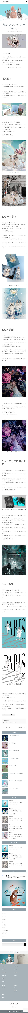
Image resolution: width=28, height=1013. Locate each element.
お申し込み (4, 924)
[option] (7, 959)
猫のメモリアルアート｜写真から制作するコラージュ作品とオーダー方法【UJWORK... (15, 836)
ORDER (15, 975)
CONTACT (4, 975)
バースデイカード (12, 765)
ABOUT (3, 988)
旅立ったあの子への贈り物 (14, 750)
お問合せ (3, 922)
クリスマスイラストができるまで (15, 780)
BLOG (15, 988)
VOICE (3, 981)
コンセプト (4, 916)
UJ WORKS (5, 2)
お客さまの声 (4, 933)
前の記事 (8, 727)
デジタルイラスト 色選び (13, 758)
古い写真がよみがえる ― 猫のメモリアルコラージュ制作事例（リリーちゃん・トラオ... (15, 812)
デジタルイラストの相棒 (13, 788)
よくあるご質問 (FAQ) (6, 930)
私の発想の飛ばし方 (13, 743)
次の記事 (20, 727)
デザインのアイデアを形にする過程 (16, 773)
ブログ (3, 927)
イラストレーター (13, 31)
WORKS (3, 935)
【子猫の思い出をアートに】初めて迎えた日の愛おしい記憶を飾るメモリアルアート (15, 828)
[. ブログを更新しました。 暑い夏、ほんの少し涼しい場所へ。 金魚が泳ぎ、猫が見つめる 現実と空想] (14, 896)
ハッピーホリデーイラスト (14, 735)
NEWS (3, 997)
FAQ (2, 978)
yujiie (7, 720)
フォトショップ (19, 31)
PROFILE (3, 919)
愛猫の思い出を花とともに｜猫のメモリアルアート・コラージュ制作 (15, 820)
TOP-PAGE (4, 913)
